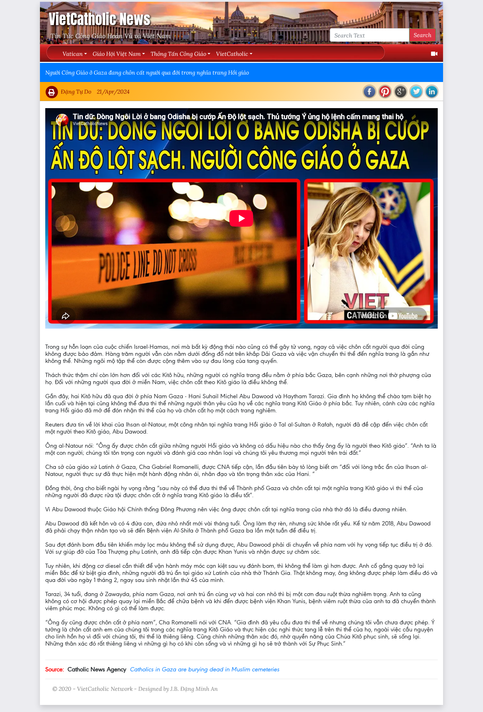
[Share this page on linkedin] (432, 91)
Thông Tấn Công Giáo (178, 53)
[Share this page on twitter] (416, 91)
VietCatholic (232, 53)
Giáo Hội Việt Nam (117, 53)
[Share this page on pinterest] (385, 91)
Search (422, 35)
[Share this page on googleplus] (401, 91)
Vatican (73, 53)
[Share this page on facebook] (369, 91)
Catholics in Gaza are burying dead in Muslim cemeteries (204, 669)
